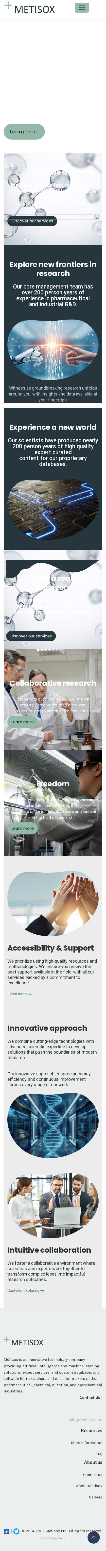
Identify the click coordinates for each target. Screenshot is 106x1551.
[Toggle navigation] (82, 8)
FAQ (99, 1454)
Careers (95, 1497)
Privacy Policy (58, 1538)
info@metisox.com (85, 1419)
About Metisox (89, 1485)
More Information (86, 1442)
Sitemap (45, 1538)
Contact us (92, 1474)
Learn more (17, 994)
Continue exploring (23, 1290)
